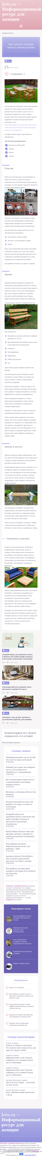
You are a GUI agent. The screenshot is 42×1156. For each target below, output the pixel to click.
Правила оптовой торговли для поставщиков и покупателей (21, 1016)
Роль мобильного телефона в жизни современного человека (22, 941)
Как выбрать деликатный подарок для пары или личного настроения (21, 871)
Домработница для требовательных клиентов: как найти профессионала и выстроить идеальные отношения (20, 819)
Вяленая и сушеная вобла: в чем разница (21, 793)
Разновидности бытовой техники (22, 952)
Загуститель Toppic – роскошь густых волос (20, 1083)
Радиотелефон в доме (21, 963)
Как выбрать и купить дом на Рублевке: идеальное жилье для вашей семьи (21, 996)
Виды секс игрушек (16, 987)
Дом (10, 33)
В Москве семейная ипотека (17, 886)
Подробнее (10, 900)
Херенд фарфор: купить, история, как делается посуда (22, 918)
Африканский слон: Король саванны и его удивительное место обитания (19, 1060)
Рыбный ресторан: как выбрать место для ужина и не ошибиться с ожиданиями (20, 769)
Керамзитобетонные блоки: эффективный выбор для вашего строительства (21, 1006)
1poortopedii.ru (30, 1155)
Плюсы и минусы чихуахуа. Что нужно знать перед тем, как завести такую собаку (21, 1047)
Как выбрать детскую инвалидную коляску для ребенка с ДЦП (18, 846)
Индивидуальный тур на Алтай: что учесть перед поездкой (21, 758)
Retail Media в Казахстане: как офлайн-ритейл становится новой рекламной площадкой (20, 834)
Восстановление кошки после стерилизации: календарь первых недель (20, 782)
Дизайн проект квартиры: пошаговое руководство (19, 1024)
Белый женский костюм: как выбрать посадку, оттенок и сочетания (19, 804)
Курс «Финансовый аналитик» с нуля (20, 1093)
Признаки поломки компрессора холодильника (20, 930)
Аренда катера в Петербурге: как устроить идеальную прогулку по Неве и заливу (19, 858)
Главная (5, 33)
